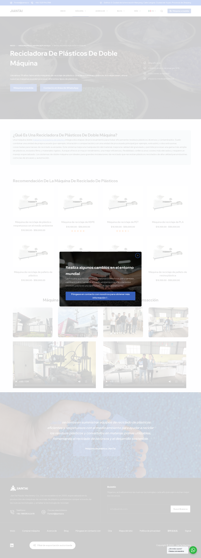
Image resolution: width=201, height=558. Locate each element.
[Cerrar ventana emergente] (138, 255)
